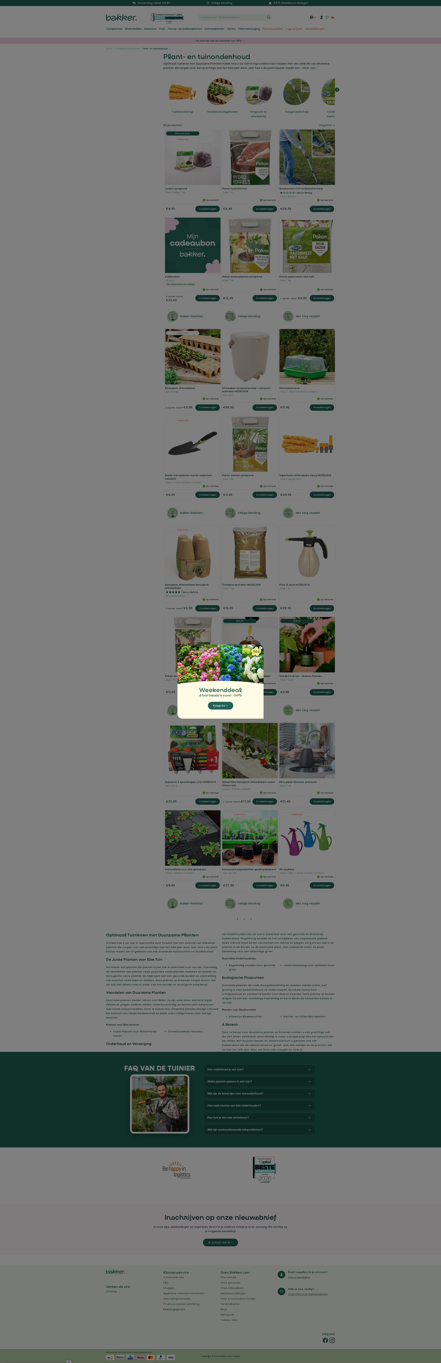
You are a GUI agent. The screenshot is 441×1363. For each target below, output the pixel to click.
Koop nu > (220, 705)
